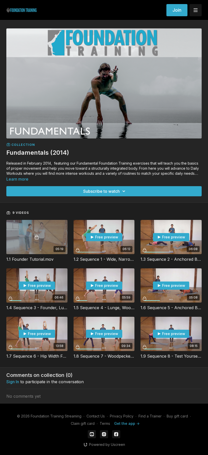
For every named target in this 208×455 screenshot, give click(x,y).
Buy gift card (177, 416)
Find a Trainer (150, 416)
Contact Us (95, 416)
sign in (12, 381)
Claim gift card (83, 423)
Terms (105, 423)
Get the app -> (127, 423)
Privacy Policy (121, 416)
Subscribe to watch (101, 191)
